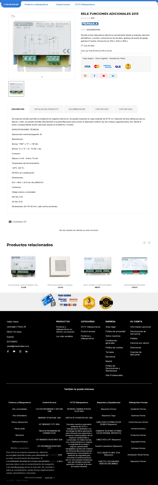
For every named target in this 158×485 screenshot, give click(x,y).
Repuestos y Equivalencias (108, 402)
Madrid (109, 361)
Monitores (20, 435)
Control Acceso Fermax (138, 422)
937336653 (12, 341)
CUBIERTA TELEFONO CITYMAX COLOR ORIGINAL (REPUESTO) (108, 432)
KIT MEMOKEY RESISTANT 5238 (49, 440)
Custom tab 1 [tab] (102, 109)
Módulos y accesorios (20, 448)
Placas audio (20, 429)
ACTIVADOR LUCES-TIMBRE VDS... (23, 286)
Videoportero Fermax (138, 402)
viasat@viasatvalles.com (18, 346)
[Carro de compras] (153, 4)
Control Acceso (49, 402)
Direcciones (135, 347)
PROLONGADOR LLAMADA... (60, 286)
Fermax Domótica (138, 429)
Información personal (140, 327)
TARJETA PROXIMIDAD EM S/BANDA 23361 (49, 432)
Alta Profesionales (114, 375)
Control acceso (63, 4)
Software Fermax (138, 448)
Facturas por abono (139, 343)
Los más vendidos (64, 336)
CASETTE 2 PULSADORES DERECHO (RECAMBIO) (108, 462)
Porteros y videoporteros (36, 4)
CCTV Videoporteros (85, 4)
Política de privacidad (115, 331)
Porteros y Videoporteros (20, 402)
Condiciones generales (111, 341)
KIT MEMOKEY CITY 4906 (49, 424)
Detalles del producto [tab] (46, 109)
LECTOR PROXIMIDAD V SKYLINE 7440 (49, 410)
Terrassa (110, 352)
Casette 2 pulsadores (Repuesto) (108, 446)
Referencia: (85, 18)
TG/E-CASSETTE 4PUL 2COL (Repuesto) (108, 454)
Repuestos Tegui (108, 415)
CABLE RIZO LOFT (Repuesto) (108, 440)
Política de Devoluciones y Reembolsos (113, 368)
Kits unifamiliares (20, 415)
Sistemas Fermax (138, 415)
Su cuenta (136, 321)
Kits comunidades (19, 409)
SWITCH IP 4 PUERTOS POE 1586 (79, 418)
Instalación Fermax (138, 409)
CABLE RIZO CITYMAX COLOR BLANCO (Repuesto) (108, 423)
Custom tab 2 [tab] (126, 109)
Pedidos (134, 338)
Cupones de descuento (135, 353)
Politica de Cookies (33, 478)
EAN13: (83, 30)
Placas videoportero (20, 422)
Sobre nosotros (113, 336)
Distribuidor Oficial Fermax (138, 455)
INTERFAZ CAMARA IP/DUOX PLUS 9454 (79, 410)
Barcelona (110, 356)
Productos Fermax (138, 435)
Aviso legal (111, 327)
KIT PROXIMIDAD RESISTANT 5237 (49, 447)
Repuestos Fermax (108, 409)
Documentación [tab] (77, 109)
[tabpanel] (42, 46)
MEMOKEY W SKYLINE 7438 (49, 418)
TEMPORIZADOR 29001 (134, 286)
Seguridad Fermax (138, 442)
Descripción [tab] (18, 109)
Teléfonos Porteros (20, 442)
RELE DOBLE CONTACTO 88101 (97, 286)
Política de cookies (114, 347)
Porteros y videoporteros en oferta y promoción (65, 329)
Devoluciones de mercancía (138, 332)
